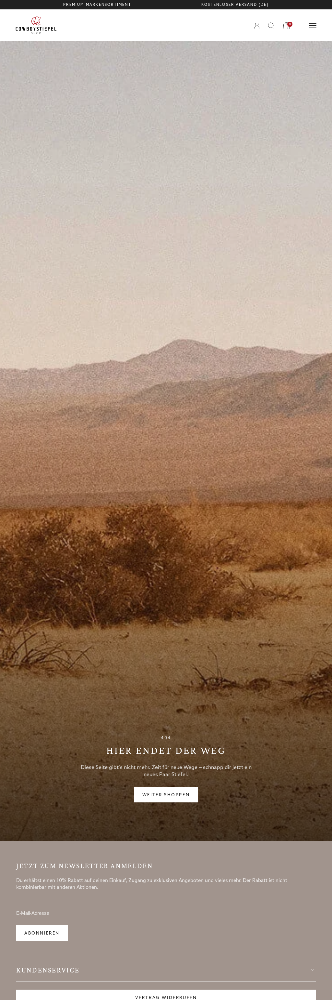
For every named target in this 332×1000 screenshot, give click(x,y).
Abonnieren (42, 933)
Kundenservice (47, 970)
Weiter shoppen (166, 795)
